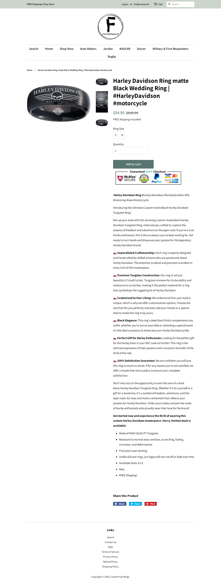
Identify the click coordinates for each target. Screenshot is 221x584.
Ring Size (118, 129)
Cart (160, 4)
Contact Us (110, 542)
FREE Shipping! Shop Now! (40, 4)
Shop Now (66, 49)
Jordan (108, 49)
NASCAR (124, 49)
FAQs (110, 547)
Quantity (118, 144)
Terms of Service (110, 551)
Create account (141, 4)
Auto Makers (88, 49)
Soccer (141, 49)
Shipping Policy (110, 566)
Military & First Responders (171, 49)
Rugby (112, 56)
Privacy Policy (110, 556)
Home (49, 49)
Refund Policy (110, 561)
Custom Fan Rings (119, 576)
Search (33, 49)
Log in (125, 4)
